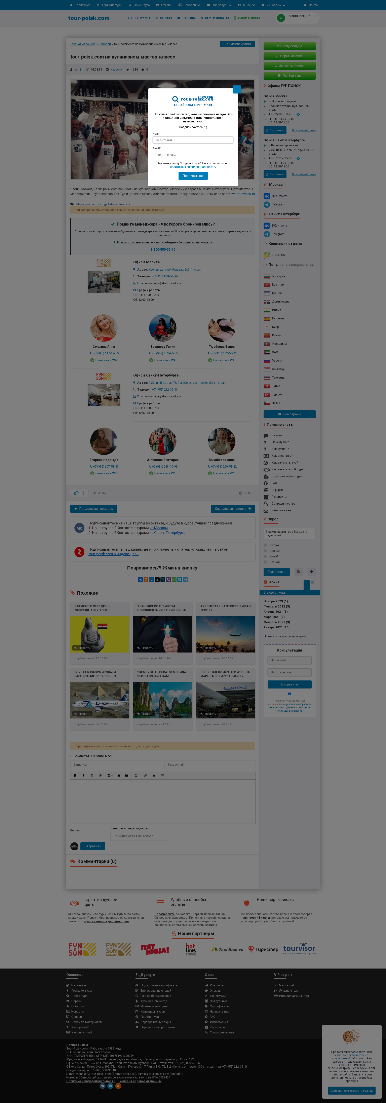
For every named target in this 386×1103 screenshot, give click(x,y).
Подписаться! (193, 176)
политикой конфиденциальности (192, 166)
